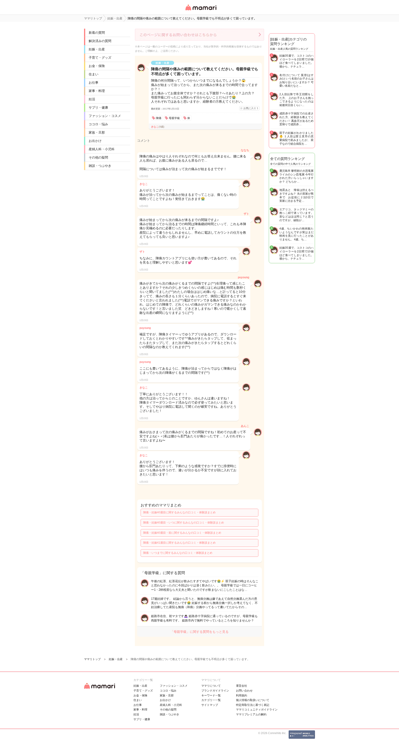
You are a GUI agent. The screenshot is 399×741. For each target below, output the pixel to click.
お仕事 (93, 82)
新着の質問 (97, 32)
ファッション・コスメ (105, 116)
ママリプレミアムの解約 (251, 714)
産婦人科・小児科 (102, 149)
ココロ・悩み (98, 124)
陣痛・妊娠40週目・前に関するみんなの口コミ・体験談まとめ (182, 532)
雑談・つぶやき (100, 166)
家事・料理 (97, 91)
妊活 (92, 99)
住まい (93, 74)
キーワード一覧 (211, 695)
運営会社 (241, 685)
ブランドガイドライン (215, 690)
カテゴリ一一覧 (211, 700)
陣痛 (158, 118)
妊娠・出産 (97, 49)
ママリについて (211, 685)
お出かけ (95, 141)
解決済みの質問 (100, 41)
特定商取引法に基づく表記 (252, 705)
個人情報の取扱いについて (252, 700)
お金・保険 (97, 66)
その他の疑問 (98, 157)
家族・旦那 (97, 132)
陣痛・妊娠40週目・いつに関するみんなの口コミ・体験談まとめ (183, 522)
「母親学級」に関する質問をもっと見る (199, 632)
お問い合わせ (244, 690)
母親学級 (174, 118)
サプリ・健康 (98, 107)
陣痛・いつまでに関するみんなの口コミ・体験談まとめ (177, 552)
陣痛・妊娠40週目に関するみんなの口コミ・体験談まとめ (179, 512)
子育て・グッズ (100, 57)
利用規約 (241, 695)
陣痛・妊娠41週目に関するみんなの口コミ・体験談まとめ (179, 542)
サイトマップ (209, 705)
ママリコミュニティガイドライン (257, 709)
